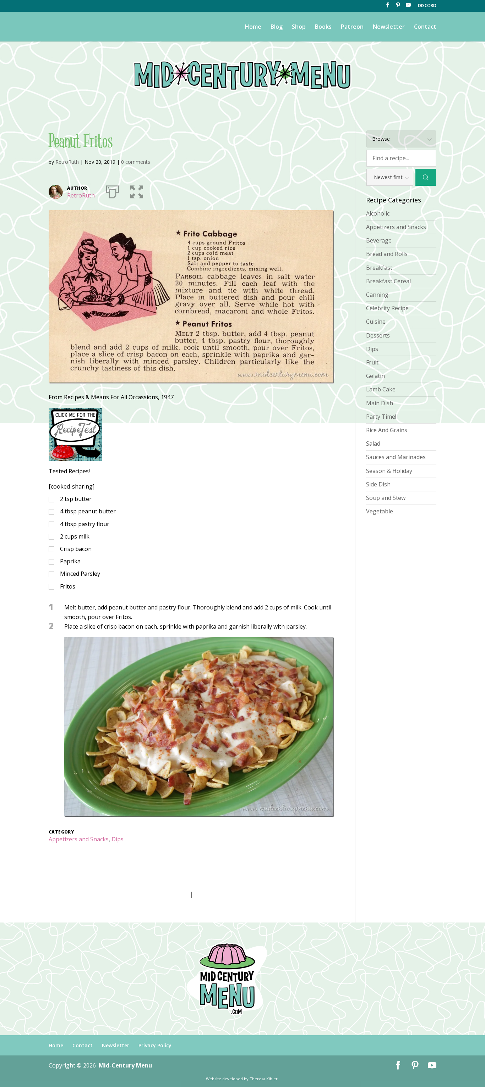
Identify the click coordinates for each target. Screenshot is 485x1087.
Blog (277, 27)
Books (323, 27)
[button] (136, 190)
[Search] (425, 177)
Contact (425, 27)
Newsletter (389, 27)
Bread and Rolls (387, 254)
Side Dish (378, 484)
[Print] (112, 190)
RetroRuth (67, 161)
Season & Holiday (389, 471)
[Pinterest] (398, 7)
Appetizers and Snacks (79, 839)
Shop (299, 27)
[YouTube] (408, 7)
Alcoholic (377, 213)
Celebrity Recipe (387, 308)
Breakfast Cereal (388, 281)
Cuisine (376, 321)
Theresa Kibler (264, 1078)
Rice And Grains (386, 430)
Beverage (379, 240)
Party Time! (381, 416)
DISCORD (427, 6)
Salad (373, 443)
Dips (117, 839)
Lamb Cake (381, 389)
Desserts (378, 335)
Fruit (372, 362)
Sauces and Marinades (396, 457)
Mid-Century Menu (125, 1065)
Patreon (352, 27)
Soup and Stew (385, 498)
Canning (377, 295)
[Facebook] (387, 7)
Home (253, 27)
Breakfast (379, 268)
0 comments (135, 161)
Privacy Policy (154, 1045)
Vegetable (379, 511)
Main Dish (379, 403)
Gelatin (375, 376)
